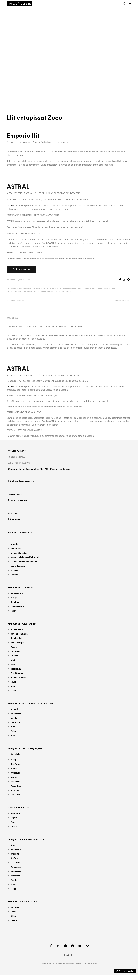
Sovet (13, 682)
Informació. (14, 519)
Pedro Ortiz (16, 786)
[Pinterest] (129, 280)
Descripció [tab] (12, 318)
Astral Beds (16, 849)
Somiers (14, 574)
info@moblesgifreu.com (21, 481)
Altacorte (15, 709)
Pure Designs (17, 673)
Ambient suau (32, 291)
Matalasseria (83, 288)
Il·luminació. (16, 548)
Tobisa (14, 826)
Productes (69, 955)
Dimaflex (15, 602)
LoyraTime (15, 722)
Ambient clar (20, 291)
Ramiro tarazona (18, 677)
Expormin (15, 651)
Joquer (14, 777)
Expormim (15, 907)
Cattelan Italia (17, 638)
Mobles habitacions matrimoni (25, 557)
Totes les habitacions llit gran (102, 288)
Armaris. (15, 544)
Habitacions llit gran (45, 288)
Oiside (13, 916)
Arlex (13, 845)
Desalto (14, 647)
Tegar (13, 822)
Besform (14, 858)
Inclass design (17, 642)
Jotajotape (15, 813)
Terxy (13, 610)
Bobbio (14, 768)
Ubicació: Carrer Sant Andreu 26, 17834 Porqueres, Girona (39, 469)
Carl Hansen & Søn (19, 634)
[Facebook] (121, 280)
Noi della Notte (17, 606)
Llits (56, 288)
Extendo (14, 655)
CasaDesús (15, 764)
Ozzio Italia (16, 668)
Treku (13, 690)
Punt (13, 726)
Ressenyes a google (18, 500)
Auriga (14, 597)
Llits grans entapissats (68, 288)
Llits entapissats (64, 291)
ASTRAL (18, 187)
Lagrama (15, 817)
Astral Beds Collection (26, 288)
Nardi (13, 911)
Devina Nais (16, 713)
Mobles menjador (19, 553)
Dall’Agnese (16, 867)
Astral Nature (17, 593)
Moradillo (15, 781)
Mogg (13, 664)
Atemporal (15, 759)
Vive (13, 735)
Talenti (14, 920)
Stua (13, 686)
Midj (13, 660)
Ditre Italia (15, 773)
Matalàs (14, 570)
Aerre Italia (15, 754)
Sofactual (15, 790)
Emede (14, 718)
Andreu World (17, 629)
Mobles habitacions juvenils (24, 561)
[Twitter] (125, 280)
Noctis (13, 884)
